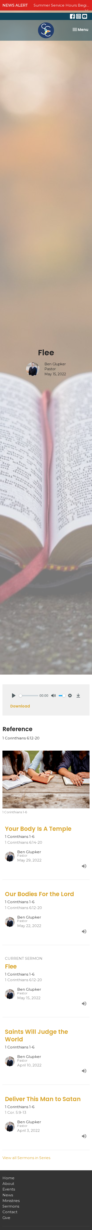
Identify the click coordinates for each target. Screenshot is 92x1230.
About (8, 1183)
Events (8, 1189)
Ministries (11, 1200)
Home (8, 1178)
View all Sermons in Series (26, 1157)
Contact (9, 1212)
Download (20, 706)
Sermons (10, 1206)
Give (6, 1217)
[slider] (28, 695)
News (7, 1195)
